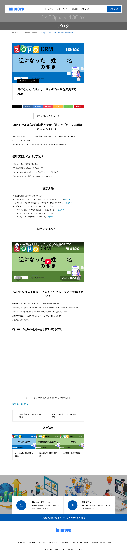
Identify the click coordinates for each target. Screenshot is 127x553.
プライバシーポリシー (80, 542)
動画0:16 (67, 199)
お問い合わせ (85, 9)
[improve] (16, 9)
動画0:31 (61, 210)
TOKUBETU (20, 542)
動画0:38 (51, 217)
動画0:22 (69, 203)
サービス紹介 (49, 9)
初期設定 (23, 81)
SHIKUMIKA (53, 542)
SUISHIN (42, 542)
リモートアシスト (63, 9)
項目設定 (34, 81)
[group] (24, 447)
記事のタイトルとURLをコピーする (48, 116)
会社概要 (75, 9)
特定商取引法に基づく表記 (101, 542)
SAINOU (32, 542)
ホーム (40, 9)
